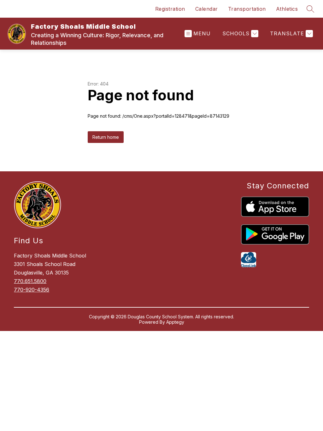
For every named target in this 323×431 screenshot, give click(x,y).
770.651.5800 (30, 281)
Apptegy (175, 322)
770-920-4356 (31, 289)
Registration (170, 9)
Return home (105, 137)
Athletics (287, 9)
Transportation (247, 9)
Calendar (206, 9)
